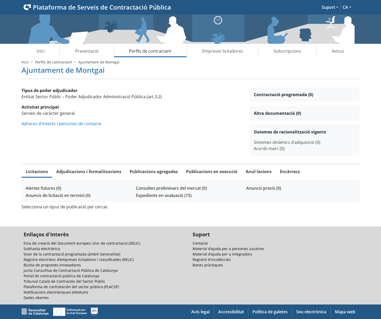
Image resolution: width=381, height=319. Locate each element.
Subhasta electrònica (42, 248)
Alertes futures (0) (43, 188)
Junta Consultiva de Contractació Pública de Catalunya (71, 270)
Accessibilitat (231, 312)
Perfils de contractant (150, 51)
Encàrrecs (290, 171)
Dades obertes (36, 297)
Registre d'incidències (212, 259)
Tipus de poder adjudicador (49, 90)
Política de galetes (270, 312)
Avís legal (200, 312)
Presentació (86, 51)
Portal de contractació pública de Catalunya (61, 275)
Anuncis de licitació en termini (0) (58, 195)
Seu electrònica (311, 312)
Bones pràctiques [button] (208, 265)
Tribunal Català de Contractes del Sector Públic (64, 281)
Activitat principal (40, 107)
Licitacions (37, 171)
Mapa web (345, 312)
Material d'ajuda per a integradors (222, 254)
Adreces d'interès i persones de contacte (61, 123)
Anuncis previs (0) (263, 188)
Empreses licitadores (222, 51)
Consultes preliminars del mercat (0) (171, 188)
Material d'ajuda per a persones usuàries (228, 248)
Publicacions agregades (154, 171)
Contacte (200, 243)
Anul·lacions (259, 171)
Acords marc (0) (269, 148)
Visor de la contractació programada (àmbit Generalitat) (72, 254)
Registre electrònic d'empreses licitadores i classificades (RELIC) (79, 259)
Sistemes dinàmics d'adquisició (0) (287, 142)
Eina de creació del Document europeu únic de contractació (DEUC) (82, 243)
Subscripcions (287, 51)
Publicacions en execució (211, 171)
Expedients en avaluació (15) (164, 195)
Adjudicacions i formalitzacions (88, 171)
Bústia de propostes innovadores (52, 265)
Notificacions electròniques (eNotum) (56, 292)
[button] (330, 7)
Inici (41, 51)
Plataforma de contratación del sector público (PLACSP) (71, 286)
